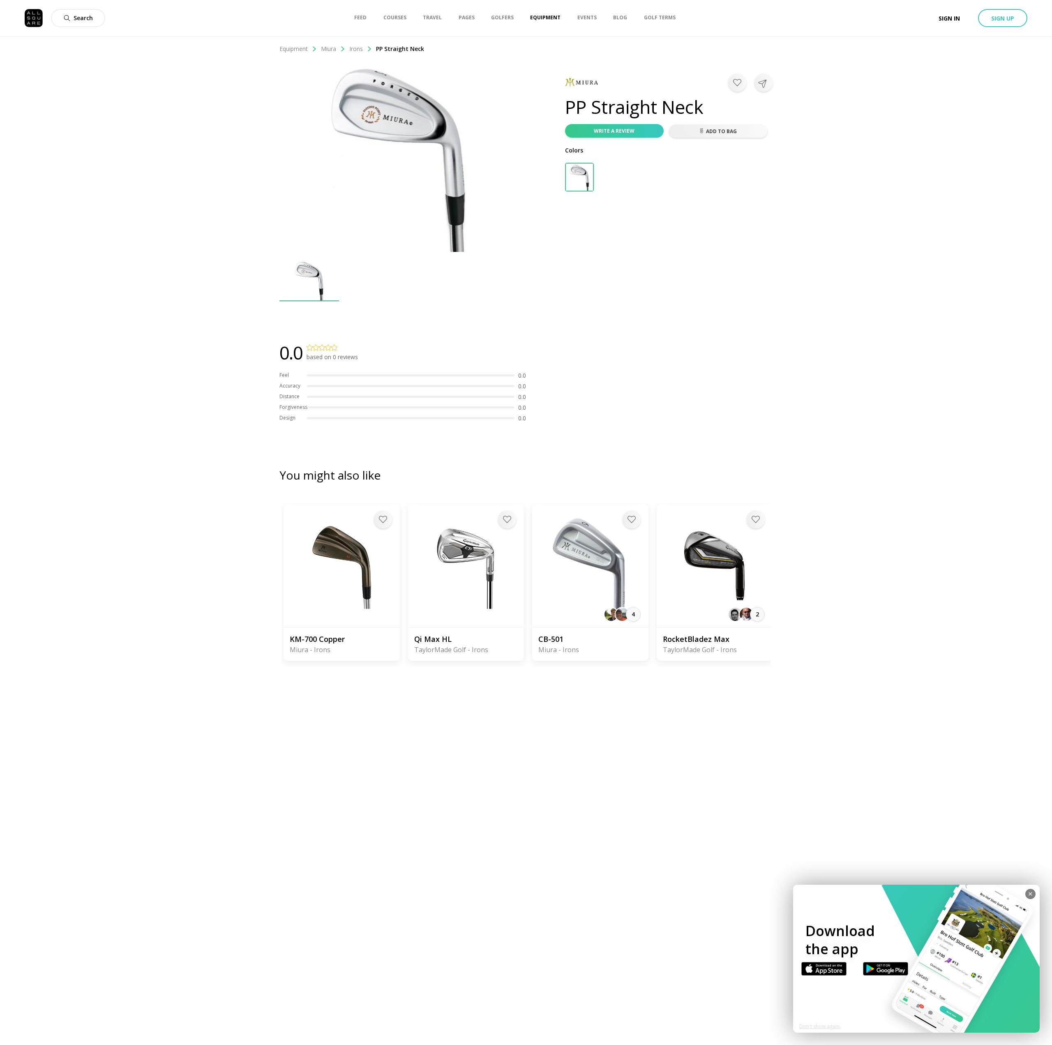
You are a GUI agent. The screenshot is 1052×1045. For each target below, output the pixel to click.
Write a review (614, 130)
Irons (356, 49)
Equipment (293, 49)
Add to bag (721, 131)
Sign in (949, 18)
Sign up (1002, 18)
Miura (328, 49)
